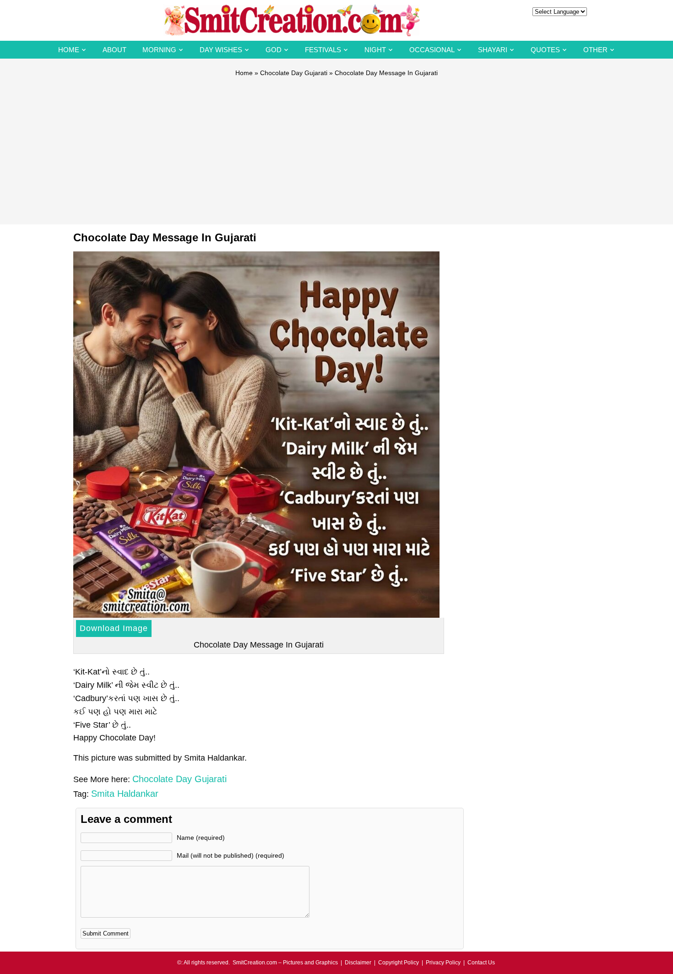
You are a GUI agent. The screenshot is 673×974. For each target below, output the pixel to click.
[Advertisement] (336, 146)
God (274, 50)
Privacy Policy (443, 962)
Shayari (492, 50)
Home (68, 50)
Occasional (432, 50)
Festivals (323, 50)
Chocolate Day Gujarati (293, 72)
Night (375, 50)
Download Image (114, 628)
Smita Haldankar (124, 794)
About (114, 50)
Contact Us (481, 962)
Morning (159, 50)
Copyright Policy (398, 962)
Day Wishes (221, 50)
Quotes (545, 50)
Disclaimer (358, 962)
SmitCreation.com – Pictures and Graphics (285, 962)
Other (595, 50)
